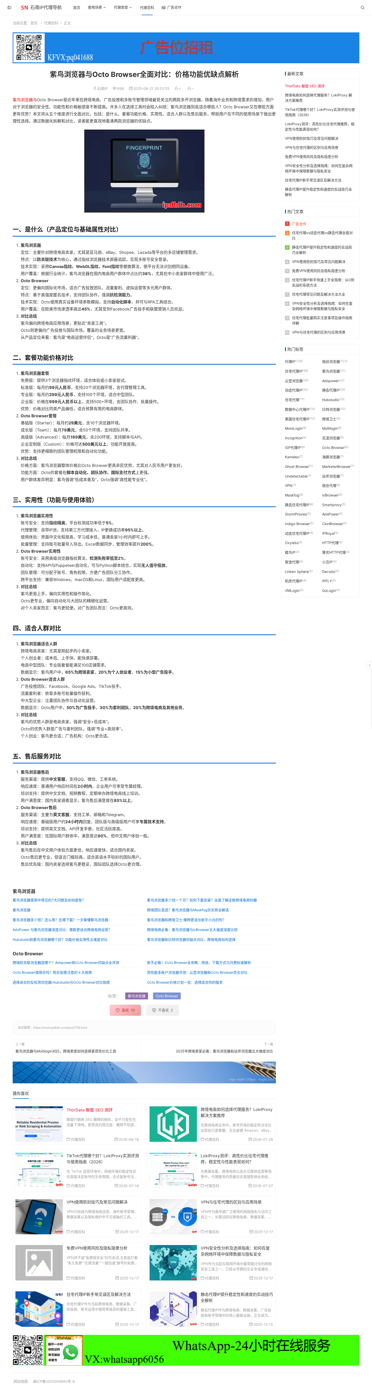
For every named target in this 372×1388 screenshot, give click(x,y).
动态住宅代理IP (297, 533)
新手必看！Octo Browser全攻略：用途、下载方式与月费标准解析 (199, 962)
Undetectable (296, 476)
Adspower (330, 380)
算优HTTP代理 (334, 552)
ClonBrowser (332, 524)
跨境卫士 (329, 419)
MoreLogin (293, 428)
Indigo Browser (297, 524)
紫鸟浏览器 (23, 99)
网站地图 (21, 1381)
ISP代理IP (293, 447)
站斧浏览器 (331, 476)
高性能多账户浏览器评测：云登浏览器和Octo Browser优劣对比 (197, 972)
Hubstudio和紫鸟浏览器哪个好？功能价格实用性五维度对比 (60, 939)
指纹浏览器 (331, 361)
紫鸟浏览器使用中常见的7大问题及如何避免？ (49, 900)
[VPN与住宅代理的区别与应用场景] (173, 1216)
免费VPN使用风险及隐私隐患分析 (97, 1248)
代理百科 (147, 7)
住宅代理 (292, 400)
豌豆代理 (329, 485)
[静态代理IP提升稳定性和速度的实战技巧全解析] (173, 1309)
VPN (288, 485)
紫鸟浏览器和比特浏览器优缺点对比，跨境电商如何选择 (191, 939)
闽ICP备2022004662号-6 (54, 1381)
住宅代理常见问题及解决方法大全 (318, 294)
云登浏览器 (294, 380)
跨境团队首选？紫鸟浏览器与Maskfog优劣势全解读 (188, 910)
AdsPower (330, 514)
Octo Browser (167, 996)
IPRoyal (328, 533)
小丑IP (327, 562)
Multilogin (330, 428)
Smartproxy (332, 504)
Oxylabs (292, 543)
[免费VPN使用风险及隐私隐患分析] (39, 1262)
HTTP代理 (330, 543)
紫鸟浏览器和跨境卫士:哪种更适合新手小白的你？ (186, 920)
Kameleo (292, 457)
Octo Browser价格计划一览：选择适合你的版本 (185, 982)
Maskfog (292, 495)
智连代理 (292, 562)
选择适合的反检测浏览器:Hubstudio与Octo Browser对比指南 (61, 982)
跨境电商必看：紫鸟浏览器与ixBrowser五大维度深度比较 (192, 929)
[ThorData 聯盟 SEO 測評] (39, 1124)
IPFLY (327, 581)
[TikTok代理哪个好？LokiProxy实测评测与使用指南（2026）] (39, 1170)
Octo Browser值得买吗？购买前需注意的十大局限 (52, 972)
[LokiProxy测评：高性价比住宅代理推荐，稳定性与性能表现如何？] (173, 1170)
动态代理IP (293, 390)
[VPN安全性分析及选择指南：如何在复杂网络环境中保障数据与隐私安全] (173, 1262)
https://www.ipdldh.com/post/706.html (60, 1027)
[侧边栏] (9, 7)
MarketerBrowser (336, 466)
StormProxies (296, 514)
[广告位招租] (186, 47)
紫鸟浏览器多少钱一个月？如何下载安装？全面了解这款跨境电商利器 (202, 900)
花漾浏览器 (331, 438)
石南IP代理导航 (46, 7)
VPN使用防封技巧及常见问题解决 (97, 1202)
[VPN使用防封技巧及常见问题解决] (39, 1216)
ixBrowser (330, 495)
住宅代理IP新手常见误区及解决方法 (99, 1294)
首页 (76, 7)
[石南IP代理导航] (24, 7)
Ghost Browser (297, 466)
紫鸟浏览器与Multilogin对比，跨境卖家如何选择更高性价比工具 (65, 1051)
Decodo (328, 571)
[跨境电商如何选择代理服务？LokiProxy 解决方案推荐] (173, 1124)
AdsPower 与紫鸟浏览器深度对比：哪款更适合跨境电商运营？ (62, 929)
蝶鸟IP (290, 552)
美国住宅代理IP (297, 419)
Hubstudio (330, 400)
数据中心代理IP (297, 409)
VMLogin (292, 590)
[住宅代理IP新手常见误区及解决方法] (39, 1309)
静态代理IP (331, 390)
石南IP (102, 88)
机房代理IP (293, 581)
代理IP (290, 361)
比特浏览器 (331, 409)
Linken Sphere (297, 571)
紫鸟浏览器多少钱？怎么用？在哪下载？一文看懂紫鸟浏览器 (60, 920)
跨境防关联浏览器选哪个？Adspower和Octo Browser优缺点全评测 (66, 962)
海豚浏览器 (331, 457)
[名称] (144, 1072)
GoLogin (329, 590)
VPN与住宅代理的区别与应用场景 (231, 1202)
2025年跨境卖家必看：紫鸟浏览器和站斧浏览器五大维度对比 (224, 1051)
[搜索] (362, 7)
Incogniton (293, 438)
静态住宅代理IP (297, 504)
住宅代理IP (293, 371)
